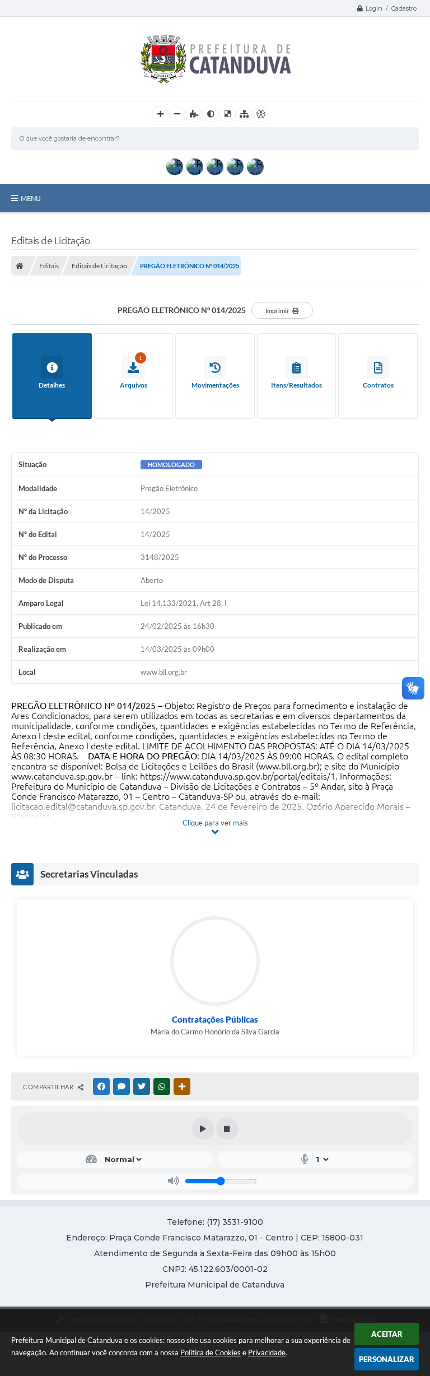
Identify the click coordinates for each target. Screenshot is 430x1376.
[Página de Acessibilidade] (261, 114)
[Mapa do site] (244, 114)
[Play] (203, 1128)
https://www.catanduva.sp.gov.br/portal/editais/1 (237, 776)
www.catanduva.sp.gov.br (62, 776)
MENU (31, 198)
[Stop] (227, 1128)
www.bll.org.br (288, 766)
